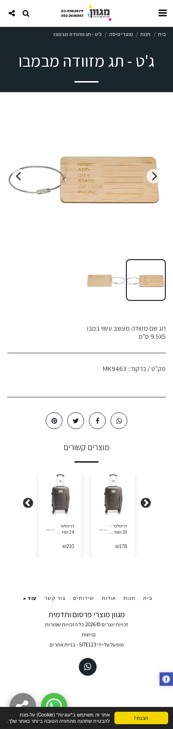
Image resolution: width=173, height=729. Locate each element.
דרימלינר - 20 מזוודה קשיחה (119, 529)
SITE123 (87, 644)
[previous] (154, 176)
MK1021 (103, 529)
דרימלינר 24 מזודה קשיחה (66, 529)
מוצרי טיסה (121, 34)
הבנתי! (141, 717)
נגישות (89, 634)
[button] (162, 13)
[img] (113, 493)
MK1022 (50, 529)
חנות (145, 34)
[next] (19, 176)
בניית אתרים (62, 644)
